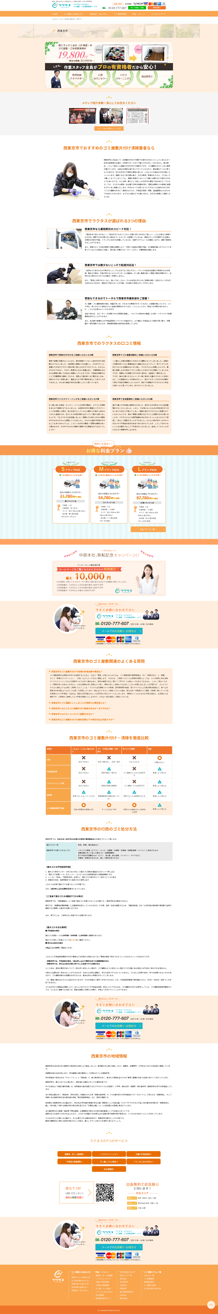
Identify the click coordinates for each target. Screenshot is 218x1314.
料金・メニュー (139, 14)
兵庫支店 (123, 1288)
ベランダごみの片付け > (143, 1162)
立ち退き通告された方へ (81, 1280)
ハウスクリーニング (103, 1279)
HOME (55, 14)
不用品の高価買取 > (75, 1162)
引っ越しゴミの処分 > (109, 1162)
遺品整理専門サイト (103, 1298)
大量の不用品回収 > (144, 1154)
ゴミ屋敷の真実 (150, 1285)
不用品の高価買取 (102, 1285)
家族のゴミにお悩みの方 (81, 1277)
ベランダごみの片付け (104, 1292)
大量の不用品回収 (102, 1282)
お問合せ (123, 1295)
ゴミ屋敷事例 (149, 1279)
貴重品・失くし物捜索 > (74, 1154)
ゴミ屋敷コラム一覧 (152, 1272)
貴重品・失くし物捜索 (104, 1275)
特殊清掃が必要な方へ (80, 1287)
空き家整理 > (109, 1169)
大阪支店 (123, 1285)
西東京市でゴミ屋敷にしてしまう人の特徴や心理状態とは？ (79, 702)
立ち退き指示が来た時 (152, 1288)
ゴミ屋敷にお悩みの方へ (74, 14)
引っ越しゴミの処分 (103, 1288)
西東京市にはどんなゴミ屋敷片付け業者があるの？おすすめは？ (81, 708)
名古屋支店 (124, 1282)
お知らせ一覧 (149, 1275)
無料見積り (124, 1298)
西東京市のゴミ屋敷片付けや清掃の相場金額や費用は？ (77, 671)
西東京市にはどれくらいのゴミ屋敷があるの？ (72, 713)
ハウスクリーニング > (109, 1154)
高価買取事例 (149, 1282)
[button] (109, 671)
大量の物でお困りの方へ (81, 1284)
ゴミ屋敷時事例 (120, 14)
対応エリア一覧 (126, 1275)
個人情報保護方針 (126, 1292)
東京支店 (123, 1279)
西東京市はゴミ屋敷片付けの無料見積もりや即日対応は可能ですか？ (83, 719)
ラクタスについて (158, 14)
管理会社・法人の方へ (99, 14)
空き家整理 (100, 1295)
